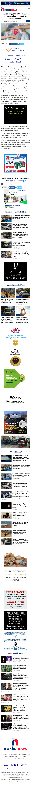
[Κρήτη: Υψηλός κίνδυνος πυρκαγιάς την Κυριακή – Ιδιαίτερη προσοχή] (8, 293)
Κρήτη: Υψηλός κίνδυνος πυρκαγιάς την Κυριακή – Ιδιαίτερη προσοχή (19, 532)
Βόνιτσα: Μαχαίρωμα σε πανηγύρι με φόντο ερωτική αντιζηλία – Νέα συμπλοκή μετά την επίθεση (20, 235)
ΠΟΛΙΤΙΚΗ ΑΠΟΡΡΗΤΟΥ (11, 756)
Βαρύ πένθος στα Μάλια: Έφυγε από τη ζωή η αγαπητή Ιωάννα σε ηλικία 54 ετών (21, 658)
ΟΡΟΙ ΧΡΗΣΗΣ (26, 754)
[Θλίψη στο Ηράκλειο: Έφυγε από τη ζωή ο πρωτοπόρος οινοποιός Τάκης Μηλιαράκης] (6, 718)
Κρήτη (3, 296)
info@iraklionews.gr (17, 777)
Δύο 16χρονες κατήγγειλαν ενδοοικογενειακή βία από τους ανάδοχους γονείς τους (20, 225)
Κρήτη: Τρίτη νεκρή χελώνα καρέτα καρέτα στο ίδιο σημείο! (20, 523)
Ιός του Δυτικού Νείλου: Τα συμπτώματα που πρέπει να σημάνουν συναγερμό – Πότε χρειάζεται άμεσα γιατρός (20, 458)
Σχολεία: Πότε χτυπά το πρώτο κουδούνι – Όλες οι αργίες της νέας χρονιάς (21, 217)
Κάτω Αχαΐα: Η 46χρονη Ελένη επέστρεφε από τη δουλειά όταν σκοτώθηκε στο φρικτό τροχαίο (20, 254)
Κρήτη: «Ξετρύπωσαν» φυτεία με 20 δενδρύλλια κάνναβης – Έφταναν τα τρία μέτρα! (21, 667)
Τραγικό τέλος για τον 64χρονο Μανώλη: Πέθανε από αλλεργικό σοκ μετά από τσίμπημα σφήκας (21, 244)
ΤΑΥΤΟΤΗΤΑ (22, 756)
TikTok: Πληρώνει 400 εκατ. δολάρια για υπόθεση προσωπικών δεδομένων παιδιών (20, 515)
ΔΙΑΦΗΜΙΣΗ (20, 758)
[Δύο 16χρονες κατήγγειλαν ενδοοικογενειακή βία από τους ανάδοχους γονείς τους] (6, 226)
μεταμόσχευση (16, 184)
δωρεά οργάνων (8, 184)
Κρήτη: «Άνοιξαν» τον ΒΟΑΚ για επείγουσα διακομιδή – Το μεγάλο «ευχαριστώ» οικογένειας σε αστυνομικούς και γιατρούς (21, 495)
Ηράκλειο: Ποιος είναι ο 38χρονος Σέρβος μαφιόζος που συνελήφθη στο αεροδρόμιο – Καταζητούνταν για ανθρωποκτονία (21, 698)
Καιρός (18, 315)
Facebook (19, 181)
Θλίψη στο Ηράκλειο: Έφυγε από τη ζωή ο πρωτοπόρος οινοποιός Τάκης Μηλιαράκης (21, 717)
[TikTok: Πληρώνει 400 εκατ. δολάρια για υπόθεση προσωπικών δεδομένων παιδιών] (6, 515)
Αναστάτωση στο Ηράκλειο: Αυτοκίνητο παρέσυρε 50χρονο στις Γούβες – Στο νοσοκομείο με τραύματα (20, 708)
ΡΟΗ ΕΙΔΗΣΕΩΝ (5, 754)
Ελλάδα (18, 296)
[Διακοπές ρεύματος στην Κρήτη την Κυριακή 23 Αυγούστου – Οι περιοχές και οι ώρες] (6, 505)
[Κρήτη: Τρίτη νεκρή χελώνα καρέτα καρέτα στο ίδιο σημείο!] (6, 524)
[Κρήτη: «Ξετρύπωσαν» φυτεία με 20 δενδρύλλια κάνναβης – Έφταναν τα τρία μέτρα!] (6, 668)
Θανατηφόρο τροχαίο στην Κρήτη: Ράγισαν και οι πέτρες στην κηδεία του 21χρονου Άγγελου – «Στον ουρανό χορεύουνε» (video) (21, 686)
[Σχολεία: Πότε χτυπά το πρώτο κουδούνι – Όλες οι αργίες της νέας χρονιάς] (6, 218)
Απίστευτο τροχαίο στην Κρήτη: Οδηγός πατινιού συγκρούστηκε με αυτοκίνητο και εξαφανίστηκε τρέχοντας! (21, 726)
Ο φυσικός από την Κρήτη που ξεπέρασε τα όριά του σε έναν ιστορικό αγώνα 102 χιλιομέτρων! (21, 476)
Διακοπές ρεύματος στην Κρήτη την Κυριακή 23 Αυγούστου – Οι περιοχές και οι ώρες (20, 505)
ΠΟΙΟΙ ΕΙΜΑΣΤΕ (16, 754)
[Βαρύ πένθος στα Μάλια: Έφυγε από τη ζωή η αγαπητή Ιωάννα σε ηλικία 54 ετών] (6, 659)
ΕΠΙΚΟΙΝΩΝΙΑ (11, 758)
